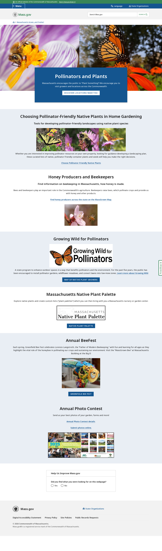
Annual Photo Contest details (81, 421)
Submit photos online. (81, 427)
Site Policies (66, 517)
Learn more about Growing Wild (132, 273)
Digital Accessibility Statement (27, 517)
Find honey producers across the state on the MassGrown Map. (81, 199)
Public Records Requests (86, 517)
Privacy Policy (51, 517)
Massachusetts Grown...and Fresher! (30, 22)
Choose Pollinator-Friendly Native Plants (81, 163)
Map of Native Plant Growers (81, 280)
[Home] (13, 22)
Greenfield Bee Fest (81, 394)
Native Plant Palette (81, 326)
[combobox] (118, 14)
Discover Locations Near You (81, 93)
